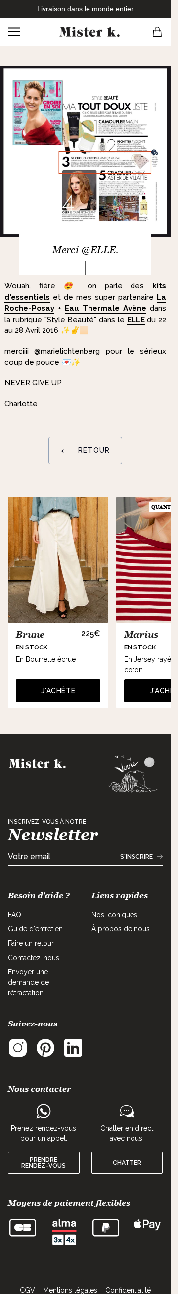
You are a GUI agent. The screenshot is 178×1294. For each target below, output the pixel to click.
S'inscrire (136, 857)
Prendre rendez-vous (43, 1162)
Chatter (127, 1162)
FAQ (14, 914)
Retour (93, 450)
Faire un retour (31, 943)
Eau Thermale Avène (105, 308)
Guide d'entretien (35, 929)
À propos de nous (120, 929)
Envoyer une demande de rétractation (28, 982)
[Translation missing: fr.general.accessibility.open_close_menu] (14, 32)
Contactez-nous (33, 958)
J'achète (58, 691)
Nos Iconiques (114, 914)
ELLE (136, 319)
